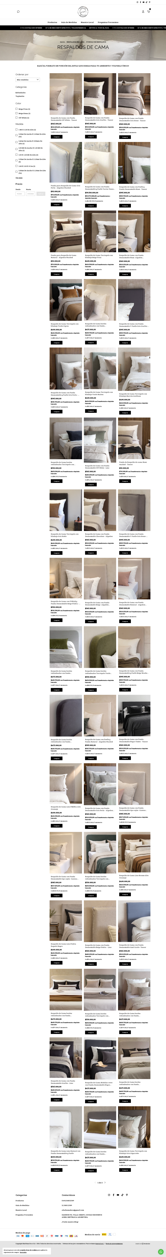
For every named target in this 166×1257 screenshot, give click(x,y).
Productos (52, 22)
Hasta (28, 189)
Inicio (62, 42)
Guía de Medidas (69, 22)
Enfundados (21, 92)
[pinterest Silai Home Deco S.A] (149, 2)
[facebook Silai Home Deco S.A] (141, 2)
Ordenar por (22, 74)
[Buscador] (18, 11)
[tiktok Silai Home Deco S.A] (147, 2)
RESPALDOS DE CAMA (75, 42)
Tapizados (20, 96)
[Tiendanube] (142, 1244)
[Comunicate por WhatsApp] (161, 1252)
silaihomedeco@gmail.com (73, 1210)
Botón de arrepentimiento (114, 1243)
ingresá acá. (100, 1243)
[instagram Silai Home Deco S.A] (138, 2)
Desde (18, 189)
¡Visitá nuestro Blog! (70, 1222)
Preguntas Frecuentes (108, 22)
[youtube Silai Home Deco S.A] (144, 2)
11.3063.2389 (67, 1205)
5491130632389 (68, 1200)
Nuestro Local (87, 22)
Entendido (23, 1252)
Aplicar (41, 194)
